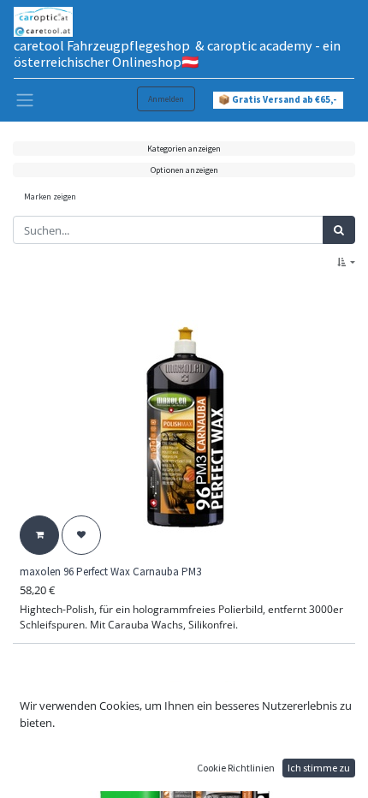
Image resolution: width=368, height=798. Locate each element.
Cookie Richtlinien (236, 767)
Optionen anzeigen (184, 170)
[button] (346, 262)
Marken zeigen (50, 196)
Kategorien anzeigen (184, 148)
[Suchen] (339, 230)
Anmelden (166, 98)
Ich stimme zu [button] (319, 767)
